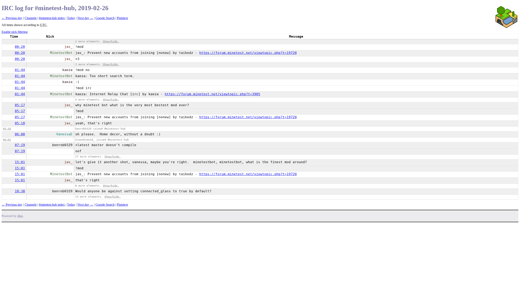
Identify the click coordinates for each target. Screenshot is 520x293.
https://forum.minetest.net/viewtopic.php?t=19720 (248, 53)
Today (71, 18)
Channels (31, 18)
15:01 (20, 162)
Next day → (85, 18)
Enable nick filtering (15, 32)
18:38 (20, 191)
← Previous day (12, 18)
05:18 (20, 123)
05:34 (7, 128)
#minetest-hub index (52, 18)
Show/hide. (111, 41)
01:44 (20, 70)
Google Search (105, 18)
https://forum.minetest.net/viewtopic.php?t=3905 (212, 94)
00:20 (20, 47)
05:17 (20, 105)
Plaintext (122, 18)
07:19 (20, 145)
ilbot (20, 216)
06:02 (7, 139)
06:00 (20, 134)
